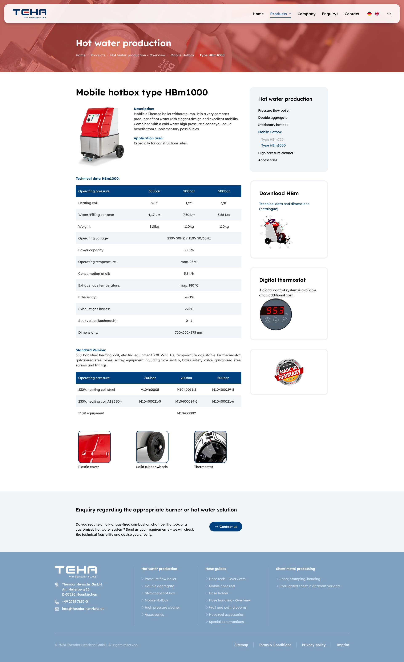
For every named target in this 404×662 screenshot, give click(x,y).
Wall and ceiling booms (228, 607)
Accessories (267, 160)
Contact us (228, 527)
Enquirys (330, 13)
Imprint (342, 645)
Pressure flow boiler (274, 110)
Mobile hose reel (222, 586)
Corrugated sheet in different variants (309, 586)
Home (258, 13)
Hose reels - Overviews (227, 579)
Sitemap (241, 645)
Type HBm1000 (273, 145)
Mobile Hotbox (270, 132)
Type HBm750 (272, 139)
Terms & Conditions (275, 645)
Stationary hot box (273, 125)
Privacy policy (314, 645)
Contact (352, 13)
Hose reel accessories (226, 614)
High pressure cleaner (275, 153)
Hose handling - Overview (230, 600)
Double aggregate (272, 117)
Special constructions (226, 622)
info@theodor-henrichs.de (83, 609)
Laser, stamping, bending (299, 579)
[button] (389, 13)
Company (307, 13)
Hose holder (218, 593)
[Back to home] (29, 13)
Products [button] (278, 13)
